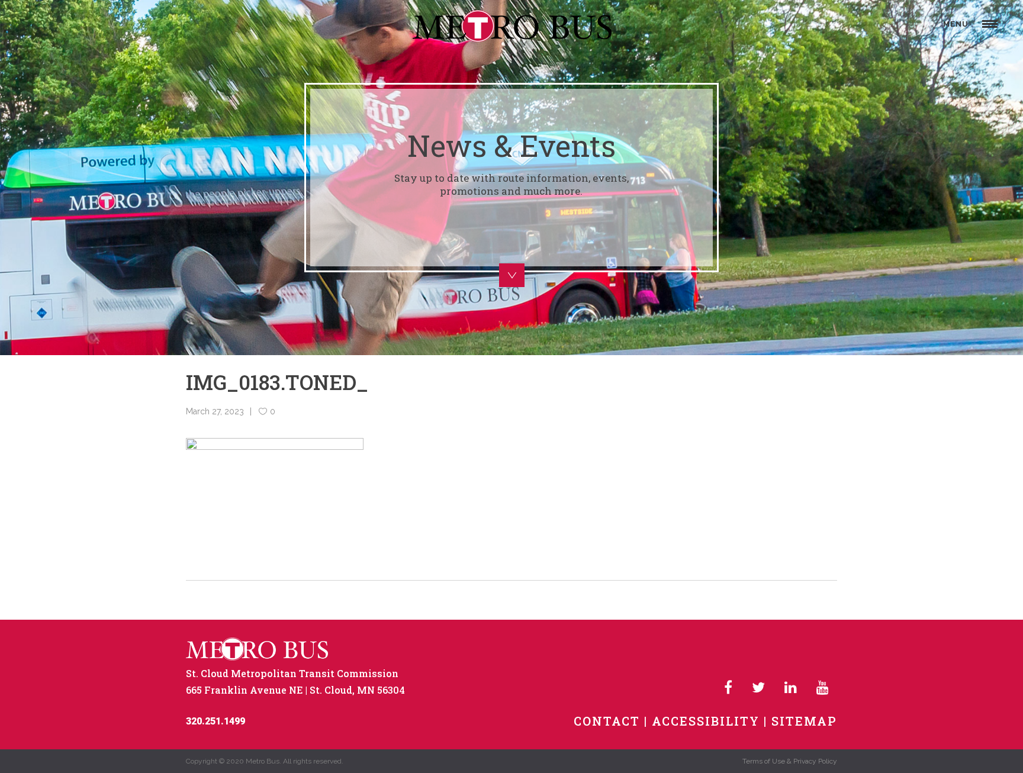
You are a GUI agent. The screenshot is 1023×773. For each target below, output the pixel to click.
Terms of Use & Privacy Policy (789, 761)
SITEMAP (804, 721)
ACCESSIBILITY (706, 721)
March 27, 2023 (215, 411)
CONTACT (607, 721)
